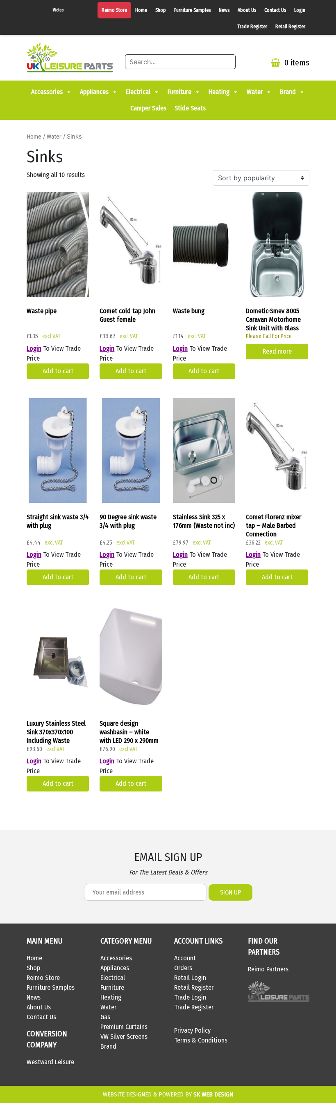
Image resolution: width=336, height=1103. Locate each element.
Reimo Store (114, 10)
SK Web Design (213, 1094)
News (224, 10)
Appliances (94, 92)
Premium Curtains (124, 1027)
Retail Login (190, 978)
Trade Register (252, 26)
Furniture (179, 92)
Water (255, 92)
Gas (105, 1017)
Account (185, 958)
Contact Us (275, 10)
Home (141, 10)
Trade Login (190, 997)
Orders (183, 968)
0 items (295, 62)
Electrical (138, 92)
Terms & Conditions (200, 1040)
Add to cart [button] (58, 371)
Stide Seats (190, 108)
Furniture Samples (192, 10)
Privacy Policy (192, 1030)
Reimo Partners (268, 969)
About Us (247, 10)
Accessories (47, 92)
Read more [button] (277, 351)
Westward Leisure (50, 1062)
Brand (288, 92)
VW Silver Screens (124, 1036)
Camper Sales (148, 108)
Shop (160, 10)
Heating (219, 92)
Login (299, 10)
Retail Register (290, 26)
